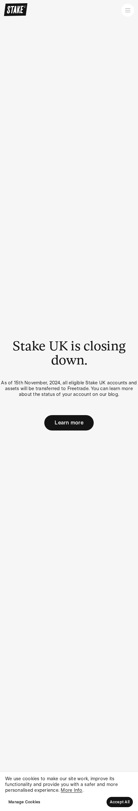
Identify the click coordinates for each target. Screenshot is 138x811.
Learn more (69, 423)
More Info (71, 790)
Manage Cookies (24, 802)
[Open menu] (127, 10)
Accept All (120, 802)
